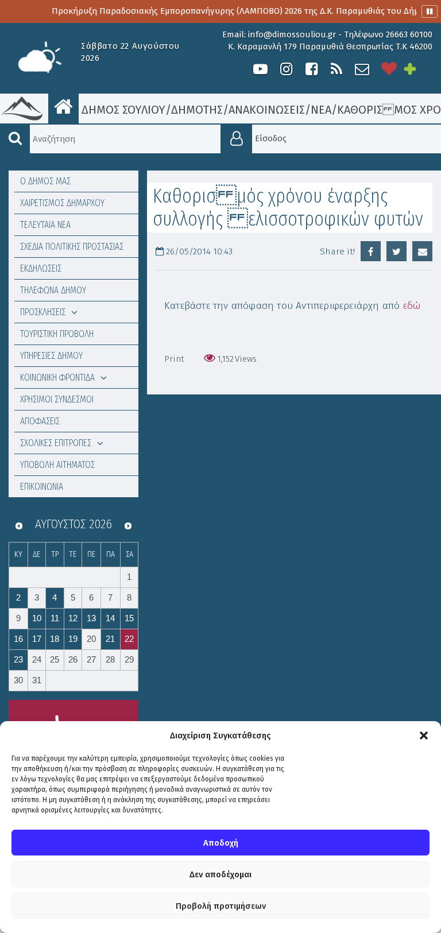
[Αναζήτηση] (15, 139)
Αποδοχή (220, 843)
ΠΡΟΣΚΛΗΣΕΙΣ (42, 312)
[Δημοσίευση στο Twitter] (396, 251)
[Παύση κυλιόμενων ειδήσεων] (429, 11)
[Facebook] (311, 69)
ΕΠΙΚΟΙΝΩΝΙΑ (41, 487)
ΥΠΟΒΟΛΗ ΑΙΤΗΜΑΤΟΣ (57, 465)
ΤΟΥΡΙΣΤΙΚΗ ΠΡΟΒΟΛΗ (57, 334)
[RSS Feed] (336, 69)
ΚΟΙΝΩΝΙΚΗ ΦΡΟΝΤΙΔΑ (57, 377)
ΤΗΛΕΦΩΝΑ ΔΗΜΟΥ (53, 290)
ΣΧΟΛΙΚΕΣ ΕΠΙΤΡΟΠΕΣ (55, 443)
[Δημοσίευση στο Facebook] (371, 251)
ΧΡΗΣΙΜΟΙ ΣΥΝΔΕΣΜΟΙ (57, 399)
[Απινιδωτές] (389, 69)
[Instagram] (286, 69)
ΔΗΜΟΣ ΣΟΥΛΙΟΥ (122, 110)
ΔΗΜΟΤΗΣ (197, 110)
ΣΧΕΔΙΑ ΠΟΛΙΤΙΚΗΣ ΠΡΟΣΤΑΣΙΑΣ (71, 247)
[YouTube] (260, 69)
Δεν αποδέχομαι (220, 874)
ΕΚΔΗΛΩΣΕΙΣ (40, 268)
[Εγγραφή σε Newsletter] (362, 69)
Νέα (321, 110)
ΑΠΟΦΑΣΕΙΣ (40, 421)
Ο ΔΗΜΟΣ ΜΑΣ (45, 181)
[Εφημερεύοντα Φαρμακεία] (418, 69)
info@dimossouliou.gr (292, 34)
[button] (424, 735)
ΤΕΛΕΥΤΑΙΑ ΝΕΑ (45, 225)
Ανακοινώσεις (267, 110)
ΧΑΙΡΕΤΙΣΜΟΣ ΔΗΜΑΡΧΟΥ (62, 203)
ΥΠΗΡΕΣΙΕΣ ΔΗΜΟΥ (51, 356)
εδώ (412, 306)
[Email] (422, 251)
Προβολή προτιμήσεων (221, 906)
